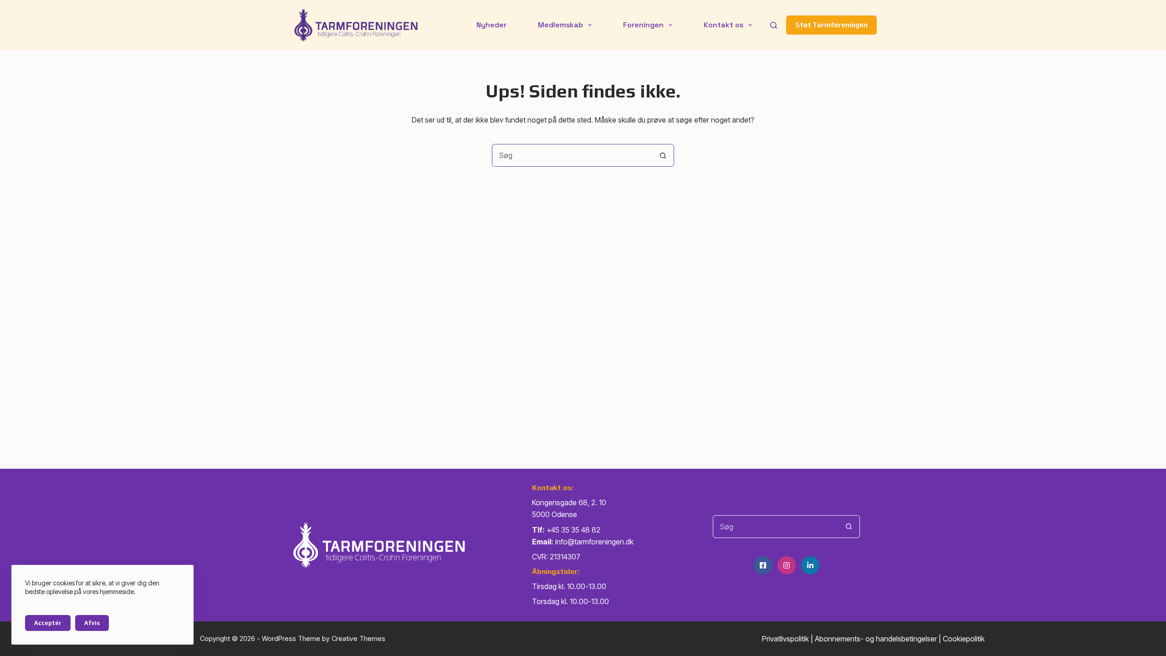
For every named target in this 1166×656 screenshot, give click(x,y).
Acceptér (47, 623)
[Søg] (773, 25)
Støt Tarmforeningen (831, 25)
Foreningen (643, 25)
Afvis (92, 623)
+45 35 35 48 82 (573, 529)
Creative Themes (358, 638)
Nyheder (491, 25)
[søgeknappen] (663, 155)
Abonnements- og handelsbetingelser (876, 638)
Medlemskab (560, 25)
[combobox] (572, 155)
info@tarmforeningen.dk (594, 541)
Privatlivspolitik (785, 638)
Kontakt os (723, 25)
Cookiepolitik (964, 638)
